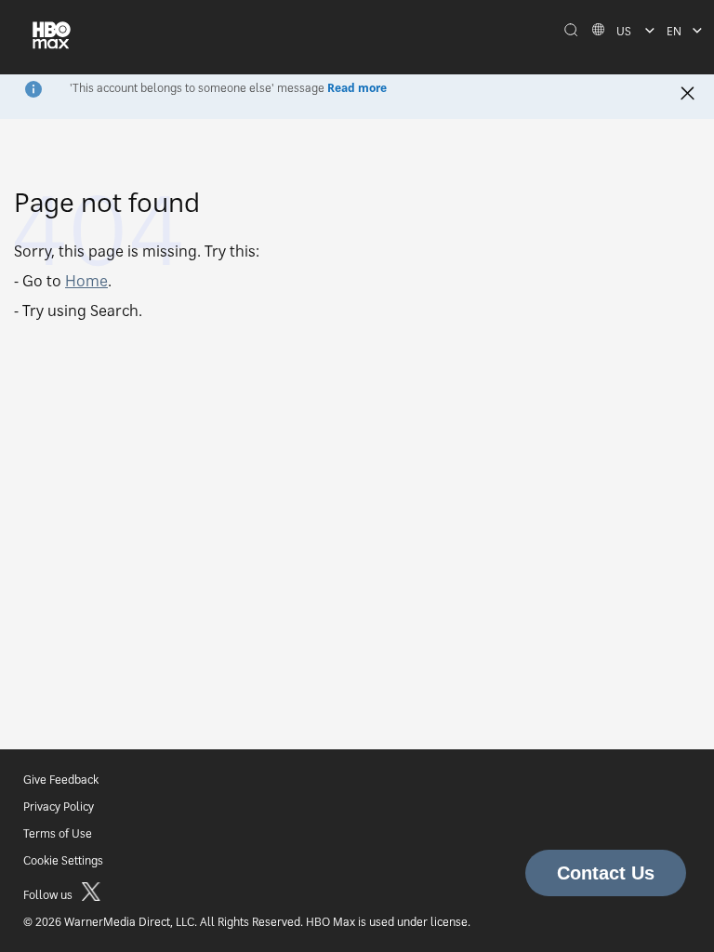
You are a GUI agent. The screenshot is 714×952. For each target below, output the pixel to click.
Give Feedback (61, 779)
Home (86, 281)
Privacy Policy (58, 806)
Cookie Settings (63, 860)
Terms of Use (57, 833)
